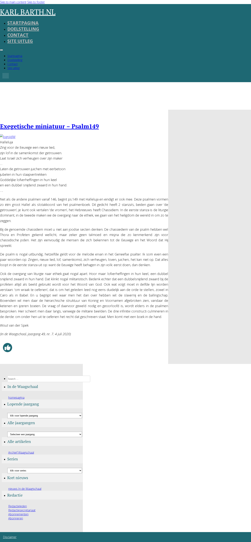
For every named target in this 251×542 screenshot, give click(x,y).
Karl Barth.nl (27, 12)
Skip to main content (13, 2)
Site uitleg (20, 41)
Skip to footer (36, 2)
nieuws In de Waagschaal (24, 489)
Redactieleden (17, 506)
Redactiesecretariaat (21, 510)
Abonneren (15, 518)
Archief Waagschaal (21, 452)
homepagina (16, 398)
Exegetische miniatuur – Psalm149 (49, 126)
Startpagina (23, 23)
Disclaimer (10, 537)
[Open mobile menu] (1, 50)
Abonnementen (18, 514)
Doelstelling (23, 29)
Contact (17, 35)
